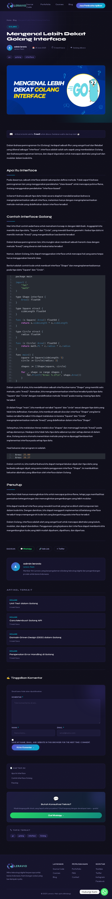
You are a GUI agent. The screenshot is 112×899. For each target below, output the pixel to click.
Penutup (14, 783)
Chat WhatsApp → (56, 815)
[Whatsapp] (104, 892)
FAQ (74, 873)
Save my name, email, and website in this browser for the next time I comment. (51, 742)
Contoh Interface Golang (21, 778)
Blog (71, 4)
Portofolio (46, 4)
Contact (75, 877)
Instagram (100, 877)
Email (60, 728)
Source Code (58, 869)
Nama (15, 728)
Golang (13, 27)
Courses (60, 4)
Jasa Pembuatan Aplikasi (90, 5)
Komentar (17, 697)
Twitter (99, 873)
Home (9, 20)
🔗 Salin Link (44, 549)
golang (18, 57)
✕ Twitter (61, 549)
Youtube (99, 869)
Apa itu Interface (18, 773)
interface (30, 57)
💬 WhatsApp (26, 549)
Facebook (100, 881)
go (9, 57)
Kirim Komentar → (25, 747)
